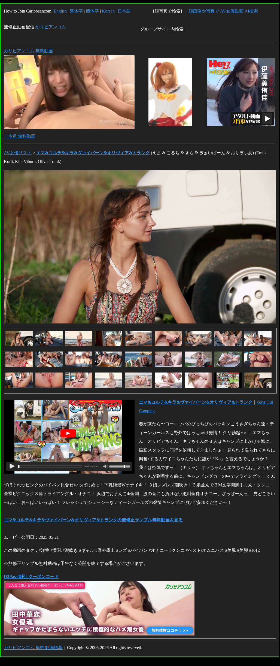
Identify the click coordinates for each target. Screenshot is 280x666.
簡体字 (92, 11)
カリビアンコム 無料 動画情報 (33, 647)
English (60, 11)
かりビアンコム (50, 27)
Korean (108, 11)
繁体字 (76, 11)
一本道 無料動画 (19, 136)
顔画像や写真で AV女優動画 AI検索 (223, 11)
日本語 (124, 11)
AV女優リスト (18, 152)
